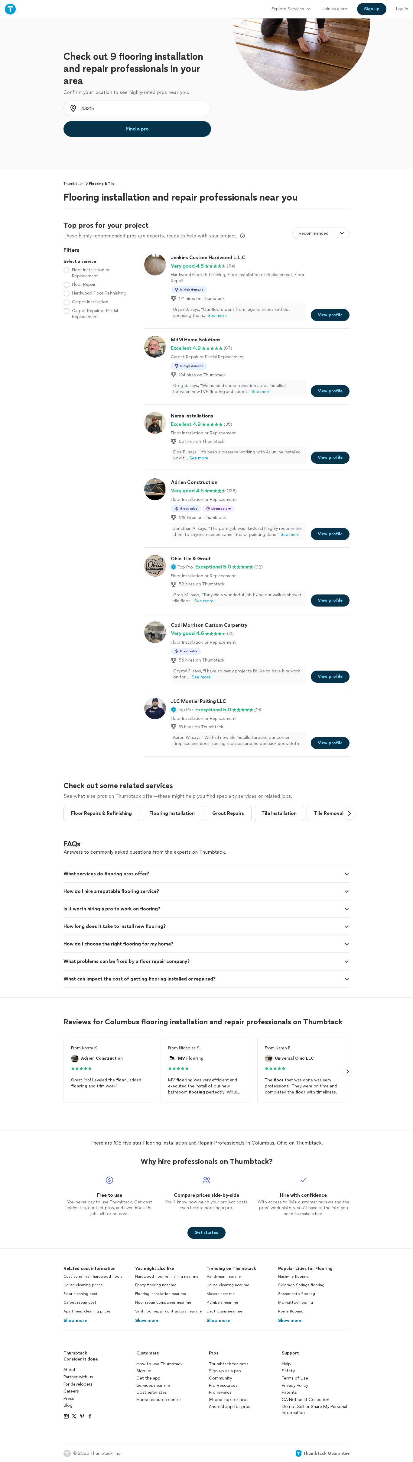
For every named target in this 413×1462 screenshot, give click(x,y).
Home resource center (158, 1399)
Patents (289, 1392)
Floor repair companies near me (163, 1302)
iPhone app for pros (229, 1399)
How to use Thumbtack (159, 1364)
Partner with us (78, 1377)
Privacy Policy (295, 1385)
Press (68, 1398)
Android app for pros (229, 1406)
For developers (78, 1384)
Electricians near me (224, 1311)
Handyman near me (224, 1276)
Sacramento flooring (296, 1294)
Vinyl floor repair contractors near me (168, 1311)
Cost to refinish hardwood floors (92, 1276)
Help (286, 1364)
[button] (182, 567)
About (69, 1369)
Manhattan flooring (295, 1302)
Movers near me (221, 1294)
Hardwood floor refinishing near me (166, 1276)
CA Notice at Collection (305, 1399)
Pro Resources (223, 1385)
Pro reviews (220, 1392)
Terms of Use (295, 1378)
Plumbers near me (222, 1302)
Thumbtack (73, 184)
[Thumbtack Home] (10, 9)
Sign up (143, 1370)
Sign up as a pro (225, 1370)
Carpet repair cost (79, 1302)
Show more (75, 1320)
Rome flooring (291, 1311)
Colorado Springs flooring (301, 1285)
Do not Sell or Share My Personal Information (314, 1409)
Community (220, 1378)
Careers (71, 1391)
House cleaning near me (228, 1285)
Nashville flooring (293, 1276)
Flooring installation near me (160, 1294)
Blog (68, 1405)
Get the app (148, 1378)
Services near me (153, 1385)
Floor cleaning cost (80, 1294)
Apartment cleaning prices (87, 1311)
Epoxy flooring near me (155, 1285)
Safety (288, 1370)
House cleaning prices (82, 1285)
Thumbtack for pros (229, 1364)
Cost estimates (151, 1392)
